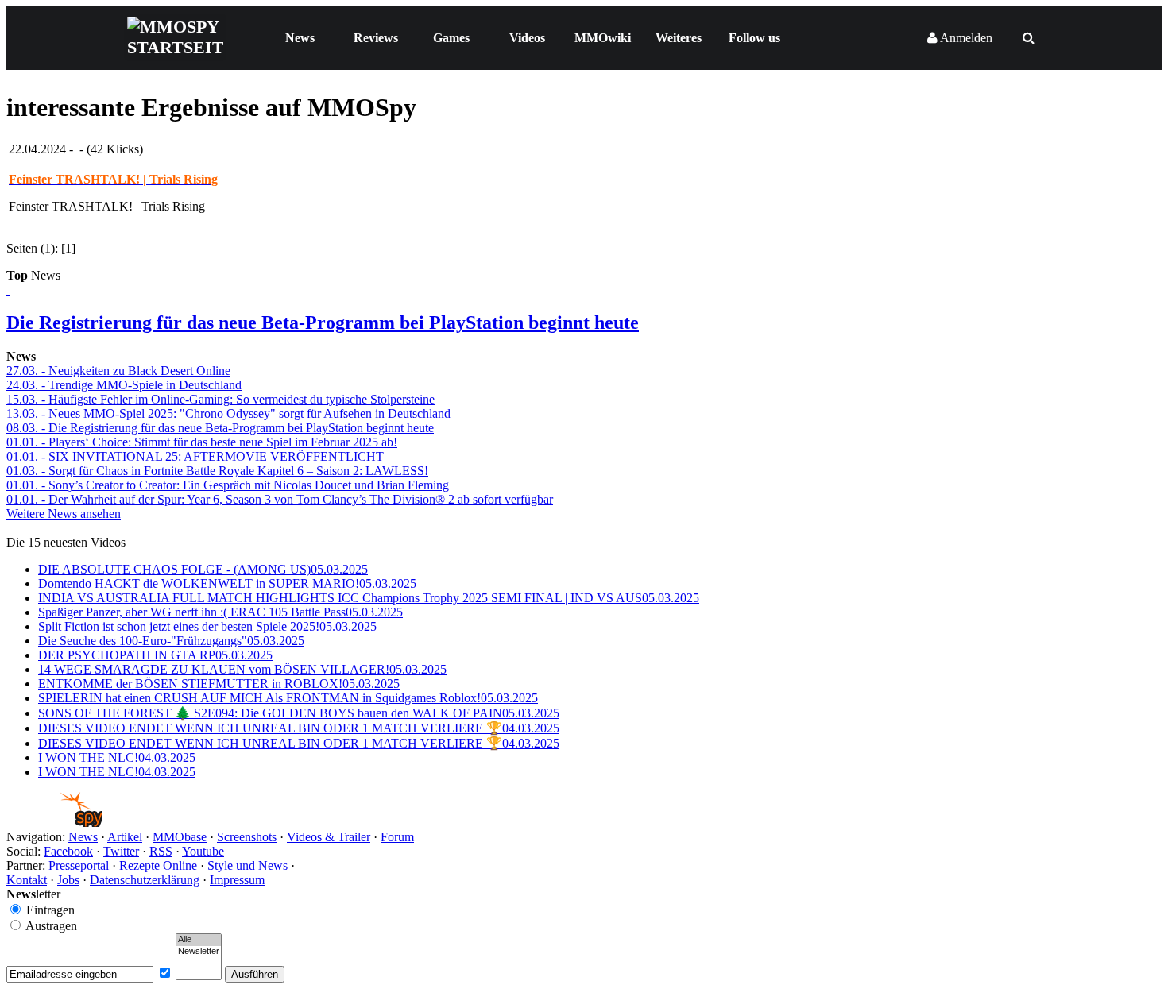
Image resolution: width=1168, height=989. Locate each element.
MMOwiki (602, 37)
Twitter (121, 851)
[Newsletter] (198, 951)
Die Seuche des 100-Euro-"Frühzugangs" (171, 640)
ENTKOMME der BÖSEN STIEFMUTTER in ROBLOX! (219, 683)
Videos (527, 37)
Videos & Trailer (328, 837)
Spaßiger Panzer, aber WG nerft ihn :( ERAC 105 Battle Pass (220, 612)
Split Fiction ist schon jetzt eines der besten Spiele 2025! (207, 626)
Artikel (124, 837)
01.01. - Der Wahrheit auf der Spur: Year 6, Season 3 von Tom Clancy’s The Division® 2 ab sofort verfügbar (279, 499)
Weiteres (679, 37)
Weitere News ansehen (63, 513)
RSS (160, 851)
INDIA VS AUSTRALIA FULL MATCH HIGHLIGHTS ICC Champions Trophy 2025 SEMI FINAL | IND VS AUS (368, 598)
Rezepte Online (158, 865)
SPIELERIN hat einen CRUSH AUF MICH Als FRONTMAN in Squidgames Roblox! (288, 698)
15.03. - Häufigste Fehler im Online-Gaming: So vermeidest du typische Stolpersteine (220, 399)
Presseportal (78, 865)
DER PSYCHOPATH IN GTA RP (155, 655)
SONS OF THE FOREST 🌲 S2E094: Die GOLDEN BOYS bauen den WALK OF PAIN (298, 713)
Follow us (754, 37)
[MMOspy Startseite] (54, 822)
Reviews (376, 37)
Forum (397, 837)
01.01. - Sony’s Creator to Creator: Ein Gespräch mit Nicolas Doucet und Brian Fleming (227, 485)
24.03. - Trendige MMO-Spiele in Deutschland (124, 385)
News (300, 37)
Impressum (237, 880)
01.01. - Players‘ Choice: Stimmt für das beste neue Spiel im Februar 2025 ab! (201, 442)
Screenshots (247, 837)
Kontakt (26, 880)
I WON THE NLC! (116, 757)
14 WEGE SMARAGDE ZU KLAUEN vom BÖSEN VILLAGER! (242, 669)
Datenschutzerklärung (144, 880)
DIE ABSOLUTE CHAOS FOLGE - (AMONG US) (203, 569)
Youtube (203, 851)
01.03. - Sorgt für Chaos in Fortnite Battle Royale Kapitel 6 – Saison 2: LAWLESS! (217, 470)
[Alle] (198, 939)
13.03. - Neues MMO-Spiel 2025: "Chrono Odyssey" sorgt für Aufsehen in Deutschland (228, 413)
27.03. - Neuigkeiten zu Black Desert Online (118, 370)
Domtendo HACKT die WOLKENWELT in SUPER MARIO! (227, 583)
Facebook (68, 851)
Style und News (247, 865)
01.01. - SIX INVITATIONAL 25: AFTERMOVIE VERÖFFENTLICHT (195, 456)
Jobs (68, 880)
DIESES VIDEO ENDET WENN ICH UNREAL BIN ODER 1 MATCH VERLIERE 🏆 (298, 728)
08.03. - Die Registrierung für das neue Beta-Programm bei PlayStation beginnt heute (220, 428)
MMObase (180, 837)
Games (451, 37)
